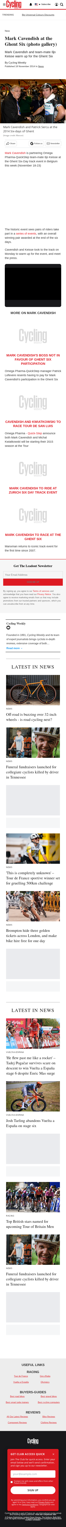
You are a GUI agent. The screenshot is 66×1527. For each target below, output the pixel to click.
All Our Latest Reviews (17, 1416)
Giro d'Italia (45, 1376)
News (7, 31)
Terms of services (41, 591)
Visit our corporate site (45, 1514)
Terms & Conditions (30, 1504)
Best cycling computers (49, 1402)
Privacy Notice (44, 594)
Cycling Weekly (17, 62)
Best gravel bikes (49, 1396)
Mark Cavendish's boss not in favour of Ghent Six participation (33, 359)
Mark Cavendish (15, 153)
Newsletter (55, 143)
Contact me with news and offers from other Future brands (33, 1482)
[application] (33, 284)
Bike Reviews (48, 1416)
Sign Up (33, 1490)
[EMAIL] (9, 628)
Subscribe (46, 4)
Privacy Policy (44, 1502)
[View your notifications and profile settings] (31, 4)
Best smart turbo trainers (17, 1402)
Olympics (45, 1382)
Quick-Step (35, 433)
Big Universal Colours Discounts (38, 14)
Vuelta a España (21, 1382)
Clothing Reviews (49, 1422)
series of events (26, 233)
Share (12, 143)
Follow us (38, 143)
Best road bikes (17, 1396)
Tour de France (21, 1376)
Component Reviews (17, 1422)
